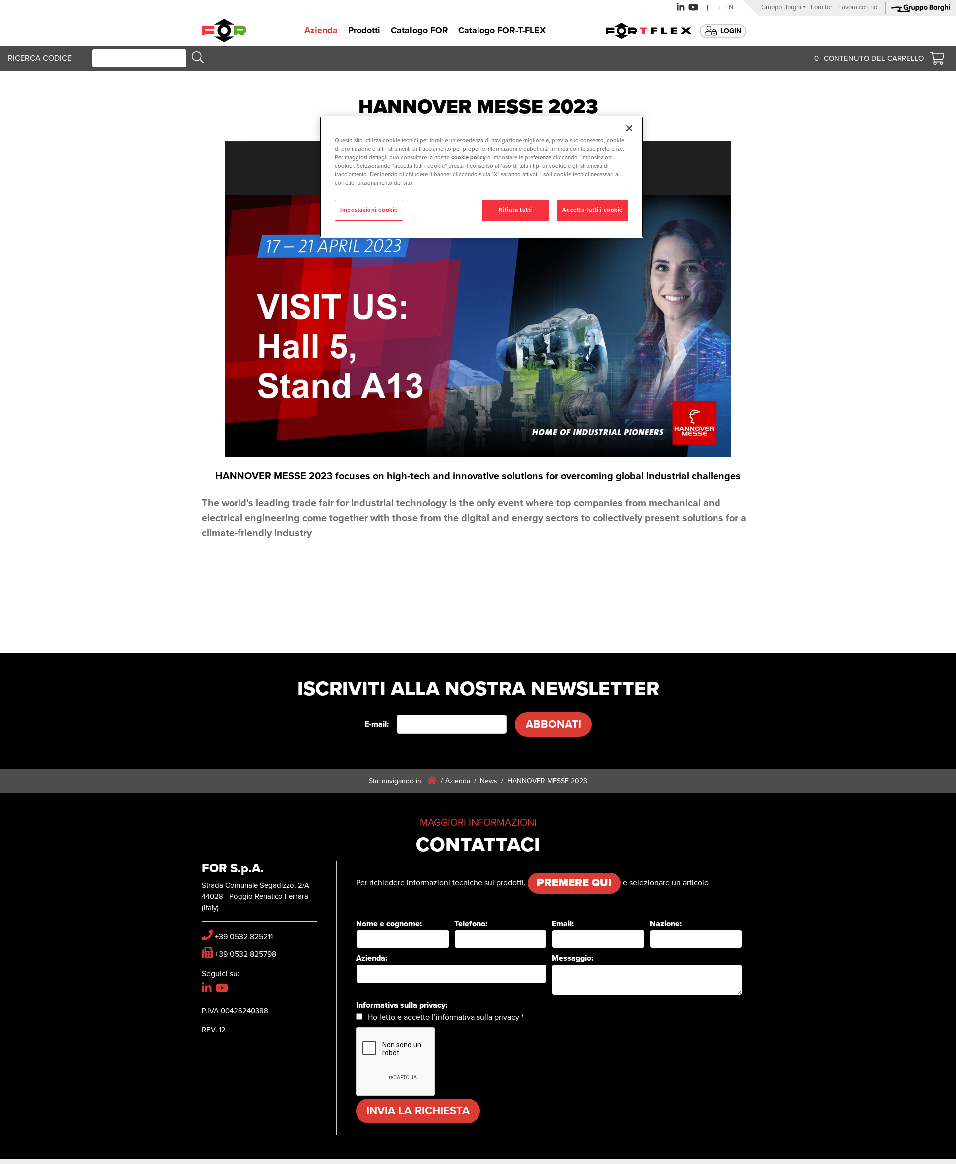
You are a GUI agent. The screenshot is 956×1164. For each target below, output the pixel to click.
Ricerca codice (40, 58)
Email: (563, 924)
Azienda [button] (321, 30)
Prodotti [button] (364, 30)
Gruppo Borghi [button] (781, 7)
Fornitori (822, 7)
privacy (506, 1017)
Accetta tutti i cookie (592, 210)
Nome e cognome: (389, 924)
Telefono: (470, 924)
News (488, 781)
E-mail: (376, 724)
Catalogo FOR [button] (419, 30)
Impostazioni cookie (369, 210)
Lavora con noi (858, 7)
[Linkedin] (680, 7)
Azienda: (371, 958)
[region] (481, 177)
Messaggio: (572, 958)
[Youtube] (693, 7)
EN (729, 7)
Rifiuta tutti (515, 210)
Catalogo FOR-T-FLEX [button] (502, 30)
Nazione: (666, 924)
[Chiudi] (629, 128)
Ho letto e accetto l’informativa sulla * (445, 1017)
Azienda (457, 781)
